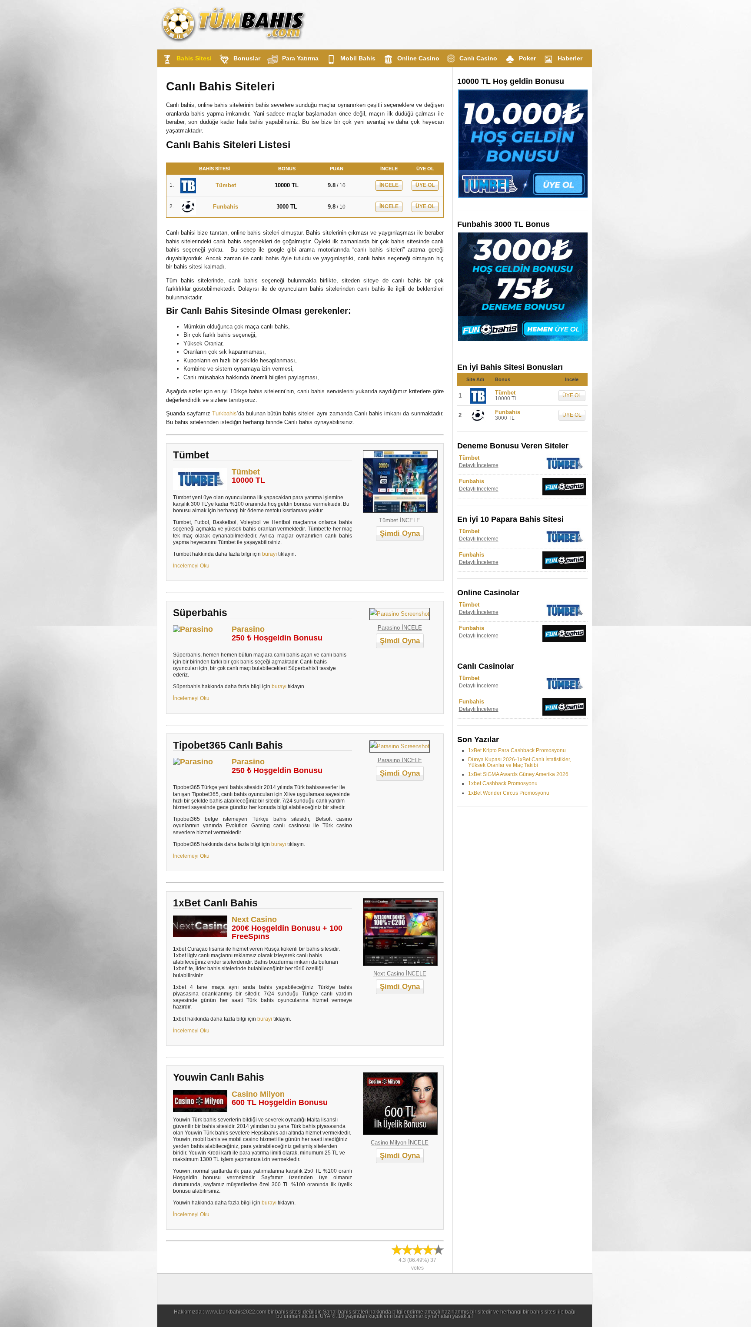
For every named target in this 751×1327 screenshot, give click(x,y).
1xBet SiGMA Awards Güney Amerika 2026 (518, 774)
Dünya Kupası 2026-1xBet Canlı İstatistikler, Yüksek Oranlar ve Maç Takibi (519, 762)
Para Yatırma (300, 58)
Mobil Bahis (358, 58)
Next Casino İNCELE (399, 973)
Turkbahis (224, 413)
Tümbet (246, 472)
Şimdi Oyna (400, 533)
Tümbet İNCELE (399, 520)
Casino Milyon (258, 1094)
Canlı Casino (478, 58)
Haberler (570, 58)
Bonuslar (246, 58)
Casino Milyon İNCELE (400, 1142)
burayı (269, 554)
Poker (527, 58)
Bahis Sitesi (194, 58)
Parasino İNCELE (400, 627)
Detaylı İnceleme (478, 465)
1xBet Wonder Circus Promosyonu (508, 793)
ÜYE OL (425, 185)
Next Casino (254, 919)
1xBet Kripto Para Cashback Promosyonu (517, 750)
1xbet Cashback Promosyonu (503, 783)
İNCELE (389, 185)
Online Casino (418, 58)
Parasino (248, 629)
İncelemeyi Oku (191, 565)
